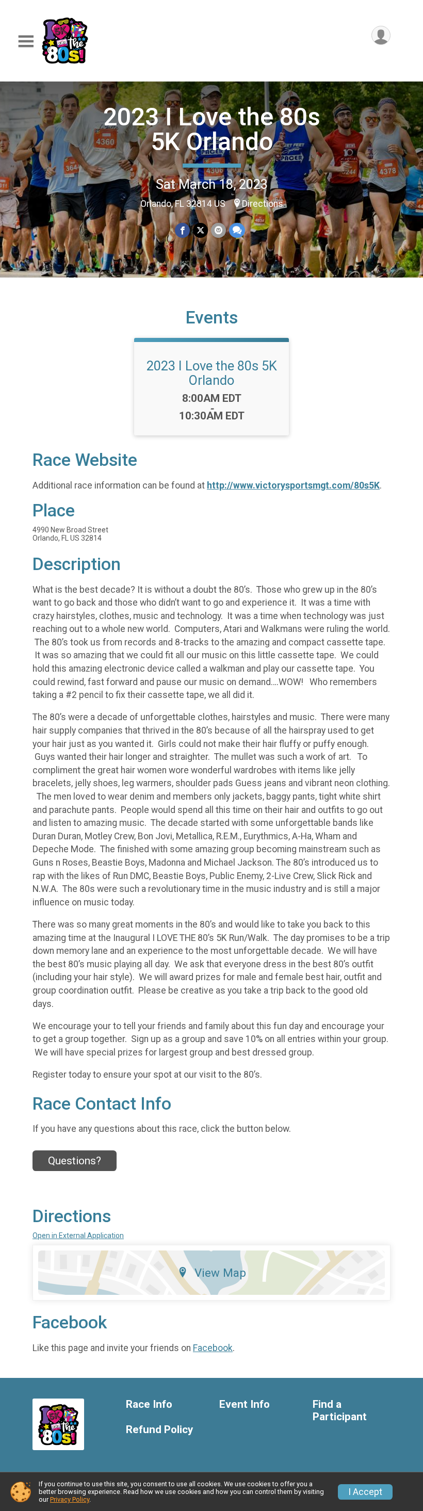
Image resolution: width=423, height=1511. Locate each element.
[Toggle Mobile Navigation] (25, 41)
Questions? (74, 1161)
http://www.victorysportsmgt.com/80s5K (293, 485)
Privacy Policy (69, 1499)
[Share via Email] (218, 230)
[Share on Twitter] (200, 230)
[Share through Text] (237, 230)
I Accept (365, 1492)
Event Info (244, 1404)
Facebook (213, 1348)
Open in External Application (78, 1235)
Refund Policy (159, 1430)
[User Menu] (381, 35)
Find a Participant (340, 1411)
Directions (262, 204)
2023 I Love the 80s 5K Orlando (211, 129)
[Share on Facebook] (182, 230)
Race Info (149, 1404)
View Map (220, 1272)
